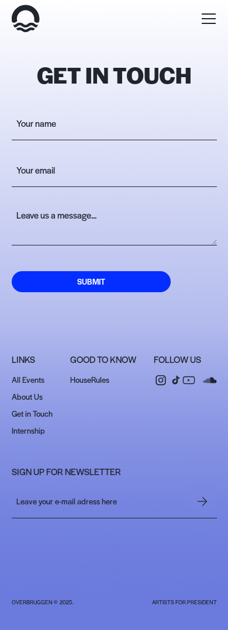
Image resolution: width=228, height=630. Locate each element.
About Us (27, 396)
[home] (26, 19)
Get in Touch (32, 413)
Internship (28, 430)
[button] (209, 19)
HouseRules (89, 379)
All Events (28, 379)
